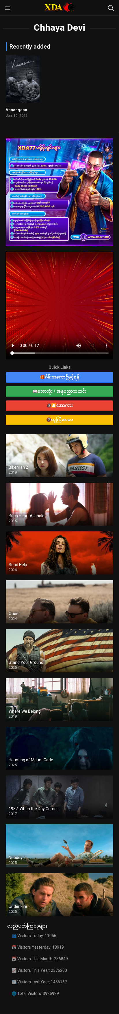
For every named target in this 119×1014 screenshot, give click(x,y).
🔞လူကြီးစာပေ (59, 419)
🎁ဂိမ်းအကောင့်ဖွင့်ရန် (59, 377)
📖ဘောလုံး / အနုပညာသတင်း (59, 391)
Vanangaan (16, 110)
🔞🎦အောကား (59, 405)
